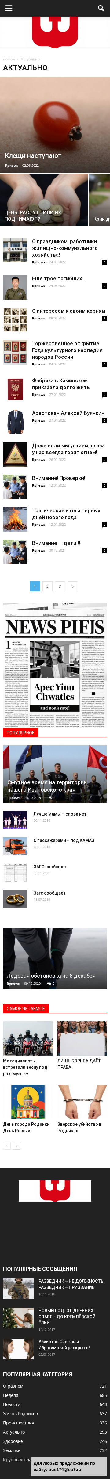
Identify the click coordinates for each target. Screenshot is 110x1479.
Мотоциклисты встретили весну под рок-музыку (25, 1067)
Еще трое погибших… (59, 278)
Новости (11, 1404)
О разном (13, 1386)
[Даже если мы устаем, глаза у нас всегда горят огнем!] (15, 454)
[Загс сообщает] (15, 899)
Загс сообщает (50, 893)
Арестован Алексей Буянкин (68, 413)
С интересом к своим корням (68, 311)
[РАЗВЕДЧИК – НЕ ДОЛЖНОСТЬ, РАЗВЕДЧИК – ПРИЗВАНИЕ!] (18, 1288)
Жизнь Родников (20, 1413)
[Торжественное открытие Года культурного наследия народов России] (15, 352)
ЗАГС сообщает (50, 866)
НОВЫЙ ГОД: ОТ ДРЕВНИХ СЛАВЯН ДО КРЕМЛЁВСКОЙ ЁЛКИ (67, 1316)
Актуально (14, 1432)
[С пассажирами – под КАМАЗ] (15, 846)
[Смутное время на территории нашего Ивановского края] (55, 774)
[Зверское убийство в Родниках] (82, 1102)
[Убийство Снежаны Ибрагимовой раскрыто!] (18, 1349)
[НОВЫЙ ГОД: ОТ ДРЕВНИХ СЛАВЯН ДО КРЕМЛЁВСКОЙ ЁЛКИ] (18, 1318)
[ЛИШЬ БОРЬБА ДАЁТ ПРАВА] (82, 1038)
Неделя (10, 1395)
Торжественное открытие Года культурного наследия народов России (67, 350)
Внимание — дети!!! (56, 543)
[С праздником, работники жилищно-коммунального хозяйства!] (15, 250)
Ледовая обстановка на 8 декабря (51, 976)
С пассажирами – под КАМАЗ (64, 840)
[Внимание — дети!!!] (15, 552)
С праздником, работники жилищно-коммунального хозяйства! (65, 248)
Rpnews (11, 165)
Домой (9, 59)
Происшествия (18, 1423)
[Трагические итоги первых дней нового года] (15, 519)
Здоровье (13, 1441)
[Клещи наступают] (55, 124)
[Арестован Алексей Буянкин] (15, 422)
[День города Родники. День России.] (28, 1102)
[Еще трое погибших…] (15, 287)
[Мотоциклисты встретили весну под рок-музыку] (28, 1038)
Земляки (12, 1450)
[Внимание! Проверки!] (15, 487)
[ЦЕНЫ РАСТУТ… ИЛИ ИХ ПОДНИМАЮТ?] (44, 206)
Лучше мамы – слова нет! (61, 814)
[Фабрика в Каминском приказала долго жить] (15, 389)
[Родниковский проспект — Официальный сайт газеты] (55, 32)
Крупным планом (21, 1459)
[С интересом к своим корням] (15, 320)
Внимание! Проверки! (58, 478)
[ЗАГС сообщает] (15, 873)
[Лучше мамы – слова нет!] (15, 820)
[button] (101, 8)
